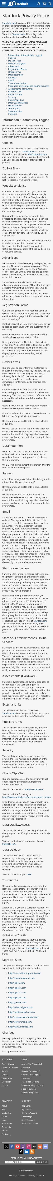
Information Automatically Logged (25, 55)
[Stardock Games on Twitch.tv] (23, 1146)
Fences (5, 1074)
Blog (3, 1109)
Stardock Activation (17, 83)
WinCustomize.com (37, 154)
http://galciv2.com (17, 992)
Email (11, 80)
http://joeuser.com (17, 1002)
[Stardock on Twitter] (6, 1146)
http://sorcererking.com (20, 1021)
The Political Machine (30, 1082)
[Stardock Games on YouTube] (17, 1146)
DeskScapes (7, 1078)
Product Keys (26, 1116)
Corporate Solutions (10, 1067)
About (4, 1106)
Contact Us (6, 1127)
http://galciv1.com (17, 987)
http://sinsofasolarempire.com (23, 1017)
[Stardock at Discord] (45, 1146)
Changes (12, 114)
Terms (22, 1175)
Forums (5, 1130)
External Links (15, 91)
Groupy (5, 1085)
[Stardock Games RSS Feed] (32, 1151)
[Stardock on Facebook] (12, 1146)
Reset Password (27, 1120)
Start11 (5, 1071)
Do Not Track (14, 60)
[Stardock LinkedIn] (26, 1151)
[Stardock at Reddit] (40, 1146)
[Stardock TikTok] (21, 1151)
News (4, 1120)
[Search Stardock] (50, 3)
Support (26, 1101)
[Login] (38, 3)
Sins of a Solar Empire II (31, 1074)
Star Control (26, 1078)
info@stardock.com (34, 789)
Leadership (6, 1113)
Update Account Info (29, 1123)
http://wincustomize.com (20, 1026)
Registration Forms (17, 69)
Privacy (32, 1175)
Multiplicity (6, 1082)
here (29, 874)
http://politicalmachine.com (21, 1012)
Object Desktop (8, 1064)
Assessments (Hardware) (20, 88)
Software (7, 1059)
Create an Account (29, 1113)
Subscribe (42, 1162)
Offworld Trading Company (32, 1085)
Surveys (12, 77)
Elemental (25, 1067)
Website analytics (16, 63)
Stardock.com (9, 23)
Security (12, 97)
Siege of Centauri (28, 1089)
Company (7, 1101)
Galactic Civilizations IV (30, 1071)
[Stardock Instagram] (28, 1146)
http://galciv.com (16, 982)
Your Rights (14, 108)
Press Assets (7, 1123)
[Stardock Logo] (17, 3)
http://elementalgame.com (21, 978)
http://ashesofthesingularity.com (24, 973)
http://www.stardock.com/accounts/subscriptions (26, 797)
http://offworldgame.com (20, 1007)
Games (25, 1059)
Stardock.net (28, 151)
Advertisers (13, 66)
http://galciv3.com (17, 997)
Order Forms (14, 71)
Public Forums (15, 94)
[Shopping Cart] (44, 3)
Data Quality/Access (18, 102)
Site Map (12, 1175)
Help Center (26, 1106)
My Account (26, 1109)
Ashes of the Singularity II (31, 1064)
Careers (5, 1116)
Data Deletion (15, 105)
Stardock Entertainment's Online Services (28, 86)
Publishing (6, 1134)
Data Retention (15, 74)
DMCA (41, 1175)
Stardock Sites (15, 111)
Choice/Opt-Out (16, 100)
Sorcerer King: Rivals (29, 1092)
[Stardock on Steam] (34, 1146)
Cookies (12, 57)
